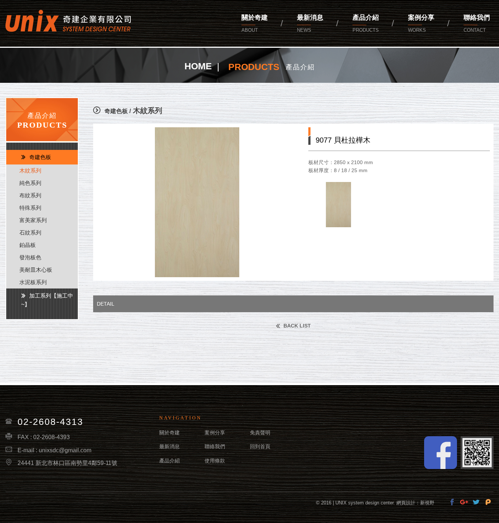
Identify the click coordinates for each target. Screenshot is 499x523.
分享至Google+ (464, 502)
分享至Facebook (452, 502)
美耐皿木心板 (35, 270)
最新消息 (310, 23)
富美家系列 (33, 220)
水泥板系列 (33, 282)
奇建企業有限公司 (68, 21)
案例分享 (421, 23)
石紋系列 (30, 232)
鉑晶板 (27, 245)
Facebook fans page (440, 452)
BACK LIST (296, 326)
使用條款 (215, 461)
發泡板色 (30, 257)
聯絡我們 (215, 446)
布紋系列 (30, 195)
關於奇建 (254, 23)
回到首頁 (260, 446)
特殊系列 (30, 208)
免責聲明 (260, 432)
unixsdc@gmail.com (65, 450)
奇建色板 (40, 157)
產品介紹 (366, 23)
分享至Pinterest (488, 502)
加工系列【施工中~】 (47, 300)
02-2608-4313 (50, 422)
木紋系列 (30, 170)
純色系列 (30, 183)
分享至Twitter (476, 502)
